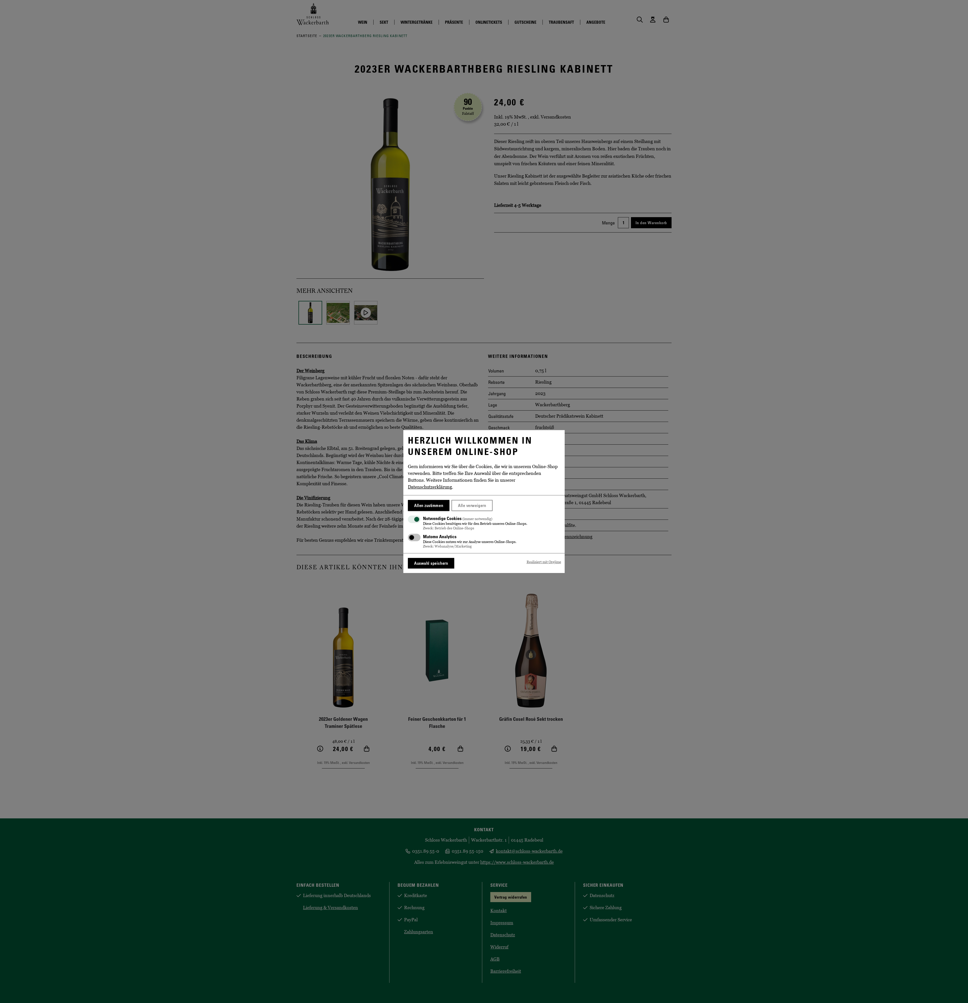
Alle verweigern (472, 505)
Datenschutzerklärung (430, 487)
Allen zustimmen (428, 505)
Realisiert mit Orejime (544, 562)
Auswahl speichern (431, 563)
